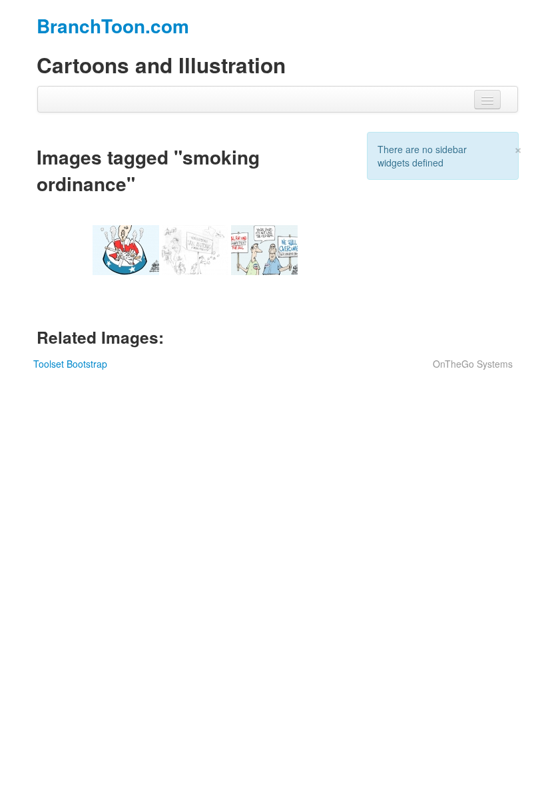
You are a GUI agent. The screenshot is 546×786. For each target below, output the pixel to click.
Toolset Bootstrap (70, 363)
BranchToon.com (113, 25)
